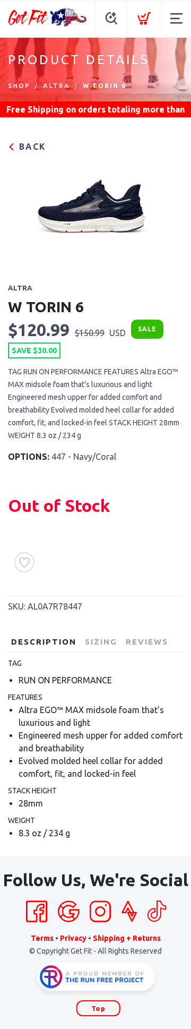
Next (166, 210)
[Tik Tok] (156, 912)
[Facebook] (37, 912)
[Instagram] (100, 912)
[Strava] (129, 912)
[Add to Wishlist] (24, 562)
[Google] (68, 912)
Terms (42, 938)
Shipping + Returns (127, 938)
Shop (19, 85)
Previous (24, 210)
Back (31, 146)
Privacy (73, 938)
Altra (56, 85)
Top (98, 1008)
